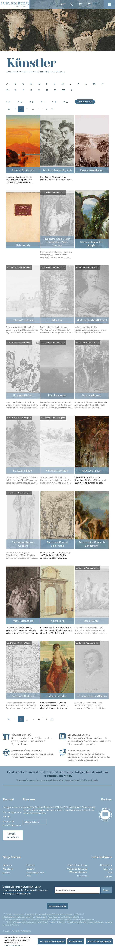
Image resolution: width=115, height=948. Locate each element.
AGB (110, 872)
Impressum (82, 875)
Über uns (108, 868)
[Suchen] (62, 4)
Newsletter (8, 868)
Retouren (7, 865)
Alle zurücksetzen (85, 101)
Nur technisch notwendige (52, 941)
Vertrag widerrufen (57, 906)
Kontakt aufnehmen (13, 835)
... (42, 107)
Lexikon (6, 872)
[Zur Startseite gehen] (14, 4)
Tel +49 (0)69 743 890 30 (12, 814)
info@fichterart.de (12, 807)
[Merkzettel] (80, 4)
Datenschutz (106, 865)
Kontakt (108, 876)
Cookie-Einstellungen (77, 865)
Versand (30, 868)
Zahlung (30, 865)
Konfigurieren (75, 941)
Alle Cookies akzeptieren (99, 941)
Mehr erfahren (32, 822)
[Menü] (109, 4)
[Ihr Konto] (71, 4)
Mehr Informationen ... (13, 945)
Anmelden (107, 890)
